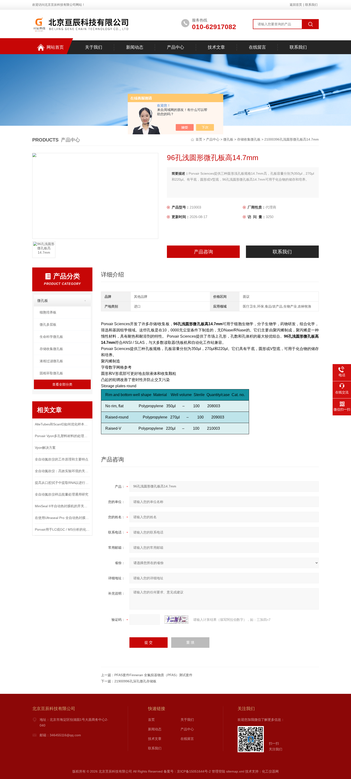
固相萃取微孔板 (51, 373)
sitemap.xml (235, 771)
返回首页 (296, 4)
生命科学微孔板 (51, 337)
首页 (199, 139)
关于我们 (93, 47)
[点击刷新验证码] (176, 620)
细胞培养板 (48, 312)
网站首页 (55, 47)
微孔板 (228, 139)
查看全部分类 (62, 384)
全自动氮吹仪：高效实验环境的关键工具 (62, 471)
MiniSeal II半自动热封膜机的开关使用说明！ (62, 506)
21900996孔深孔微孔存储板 (135, 681)
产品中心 (175, 47)
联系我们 (311, 4)
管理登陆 (218, 771)
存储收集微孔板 (249, 139)
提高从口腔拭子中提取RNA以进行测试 (62, 483)
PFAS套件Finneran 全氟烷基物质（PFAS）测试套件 (153, 675)
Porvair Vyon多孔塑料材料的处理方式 (62, 436)
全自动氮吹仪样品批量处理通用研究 (61, 494)
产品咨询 (203, 251)
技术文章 (216, 47)
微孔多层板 (48, 324)
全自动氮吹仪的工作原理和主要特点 (61, 459)
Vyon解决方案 (45, 448)
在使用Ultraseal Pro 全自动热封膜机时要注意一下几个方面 (62, 518)
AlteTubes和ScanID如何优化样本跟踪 (62, 424)
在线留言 (257, 47)
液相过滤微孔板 (51, 361)
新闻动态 (134, 47)
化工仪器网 (270, 771)
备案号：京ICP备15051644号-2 (187, 771)
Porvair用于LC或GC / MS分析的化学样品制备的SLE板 (62, 529)
